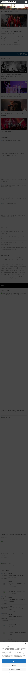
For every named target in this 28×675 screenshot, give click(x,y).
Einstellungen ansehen (14, 669)
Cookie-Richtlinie (9, 672)
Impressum (20, 672)
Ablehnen (14, 665)
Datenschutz (15, 672)
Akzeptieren (14, 661)
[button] (25, 644)
